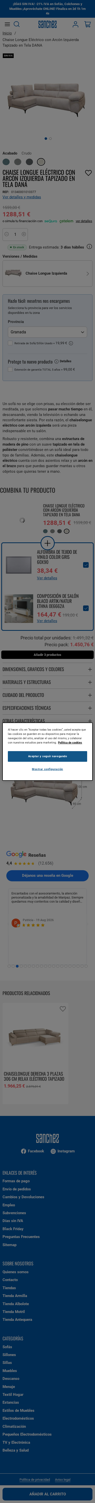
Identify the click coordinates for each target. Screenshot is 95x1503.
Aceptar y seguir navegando (47, 756)
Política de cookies (70, 742)
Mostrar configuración (47, 769)
